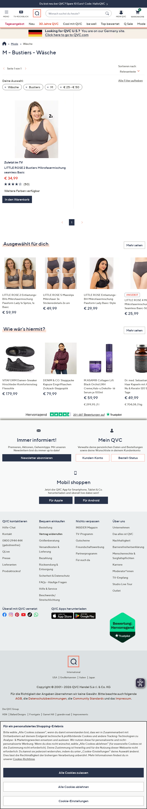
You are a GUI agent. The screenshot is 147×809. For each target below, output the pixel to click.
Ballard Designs (18, 714)
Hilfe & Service (48, 588)
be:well (91, 24)
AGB (18, 698)
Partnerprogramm (86, 553)
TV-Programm (84, 534)
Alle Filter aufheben (130, 80)
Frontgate (34, 714)
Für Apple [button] (56, 500)
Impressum (123, 698)
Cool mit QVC (72, 24)
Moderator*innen (123, 571)
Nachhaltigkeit (121, 540)
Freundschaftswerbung (90, 547)
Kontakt (7, 534)
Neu (32, 24)
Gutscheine (83, 540)
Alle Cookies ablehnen (73, 787)
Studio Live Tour (122, 584)
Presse (6, 558)
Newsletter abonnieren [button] (37, 458)
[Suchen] (107, 13)
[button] (6, 14)
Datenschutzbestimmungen (47, 698)
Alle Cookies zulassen (73, 773)
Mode (141, 24)
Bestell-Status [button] (128, 458)
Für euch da (83, 560)
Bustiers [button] (34, 87)
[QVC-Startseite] (4, 44)
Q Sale (128, 24)
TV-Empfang (120, 577)
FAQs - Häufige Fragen (53, 582)
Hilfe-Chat (9, 527)
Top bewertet (110, 24)
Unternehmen (121, 527)
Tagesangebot (14, 24)
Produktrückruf (11, 571)
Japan (92, 677)
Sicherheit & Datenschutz (54, 575)
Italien (82, 677)
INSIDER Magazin (87, 527)
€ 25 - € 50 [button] (71, 87)
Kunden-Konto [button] (92, 458)
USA (54, 677)
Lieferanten (9, 564)
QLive (6, 551)
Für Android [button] (91, 500)
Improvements (80, 714)
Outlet (117, 590)
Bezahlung (45, 558)
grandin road (63, 714)
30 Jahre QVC (49, 24)
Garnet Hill (48, 714)
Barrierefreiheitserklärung (128, 547)
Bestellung (45, 527)
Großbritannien (68, 677)
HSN (4, 714)
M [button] (51, 87)
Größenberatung (49, 540)
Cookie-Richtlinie (24, 759)
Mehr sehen (134, 245)
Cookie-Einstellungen (73, 801)
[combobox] (75, 13)
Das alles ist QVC (123, 534)
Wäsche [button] (13, 87)
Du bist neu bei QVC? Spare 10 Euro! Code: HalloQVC (72, 3)
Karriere (117, 564)
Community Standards (88, 698)
